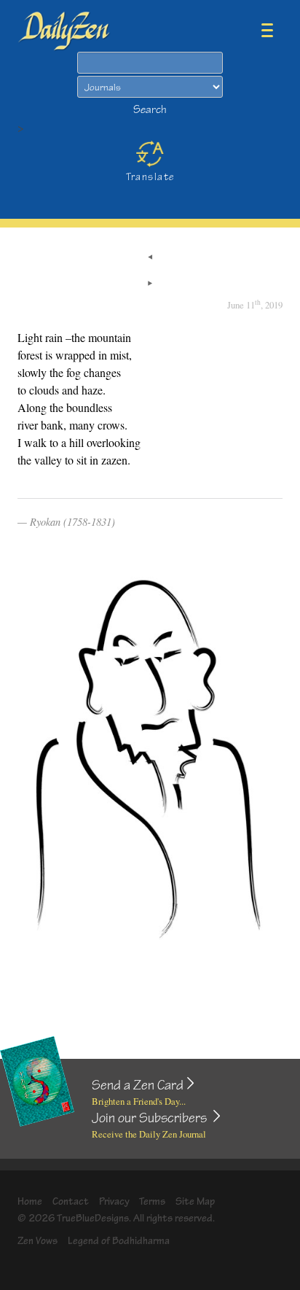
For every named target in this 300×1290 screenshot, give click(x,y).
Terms (152, 1201)
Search (150, 110)
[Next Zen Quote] (150, 284)
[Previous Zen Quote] (150, 258)
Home (29, 1201)
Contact (70, 1201)
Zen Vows (37, 1241)
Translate (150, 177)
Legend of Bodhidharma (119, 1241)
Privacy (114, 1201)
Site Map (195, 1201)
